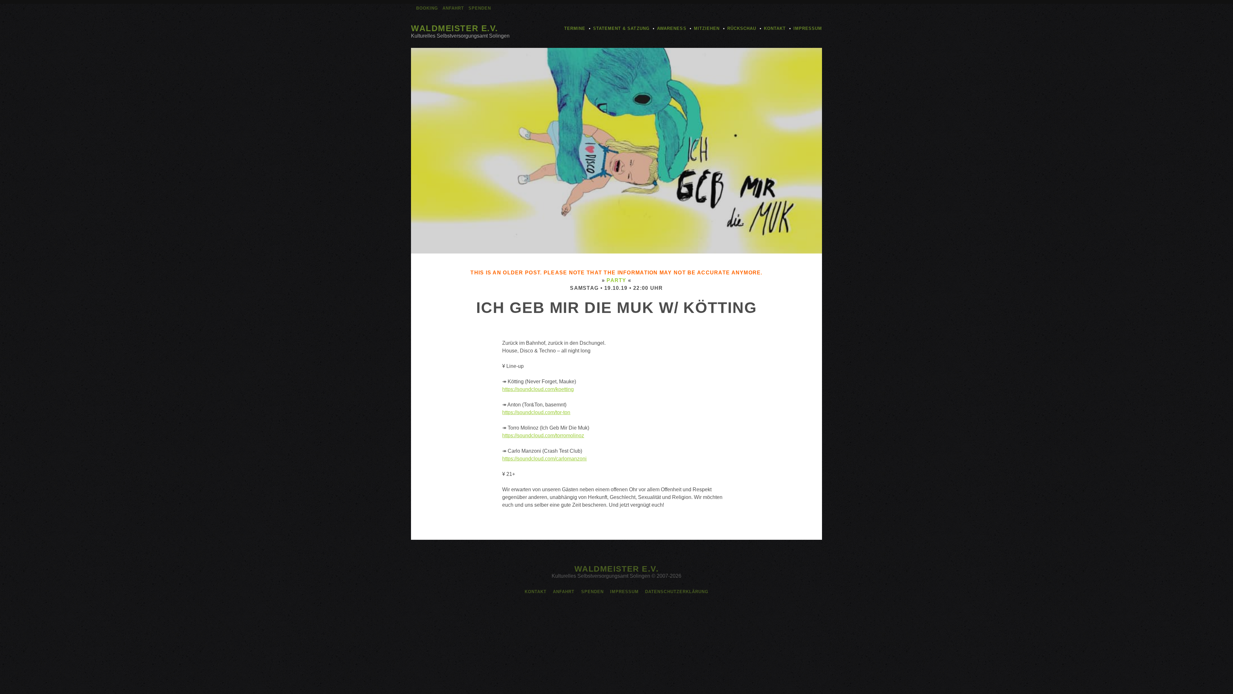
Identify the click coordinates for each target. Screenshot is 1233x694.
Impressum (807, 28)
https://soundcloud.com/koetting (538, 389)
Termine (574, 28)
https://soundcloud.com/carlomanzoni (544, 458)
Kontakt (775, 28)
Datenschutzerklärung (676, 591)
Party (616, 280)
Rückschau (741, 28)
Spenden (479, 8)
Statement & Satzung (621, 28)
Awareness (671, 28)
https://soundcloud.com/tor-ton (536, 412)
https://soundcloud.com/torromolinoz (543, 435)
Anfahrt (453, 8)
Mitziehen (707, 28)
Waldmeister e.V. (454, 28)
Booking (427, 8)
